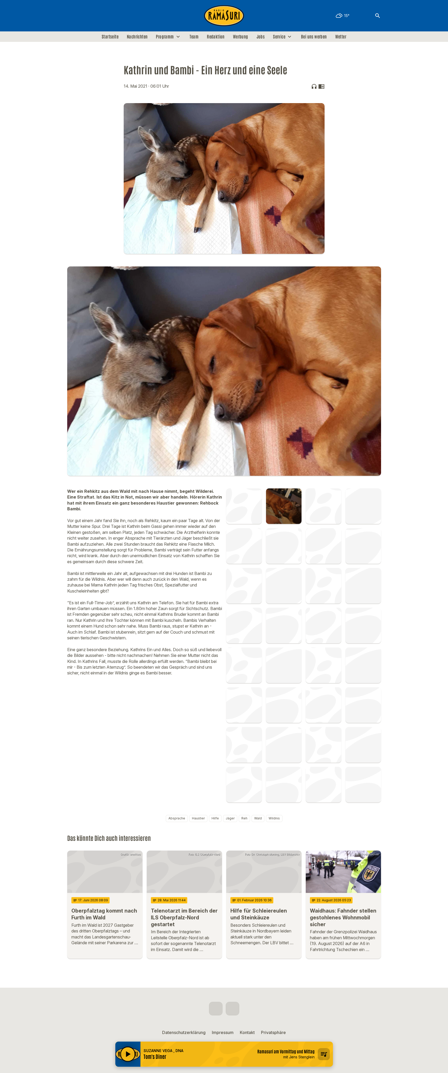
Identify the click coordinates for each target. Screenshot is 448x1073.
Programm (165, 36)
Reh (244, 818)
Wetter (340, 36)
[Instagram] (83, 15)
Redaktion (216, 36)
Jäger (230, 818)
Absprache (176, 818)
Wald (258, 818)
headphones (314, 86)
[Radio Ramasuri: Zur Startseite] (224, 15)
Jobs (261, 36)
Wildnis (274, 818)
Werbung (240, 36)
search (378, 16)
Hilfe (215, 818)
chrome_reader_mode (321, 86)
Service (279, 36)
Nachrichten (137, 36)
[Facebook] (72, 15)
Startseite (110, 36)
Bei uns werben (314, 36)
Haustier (198, 818)
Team (194, 36)
